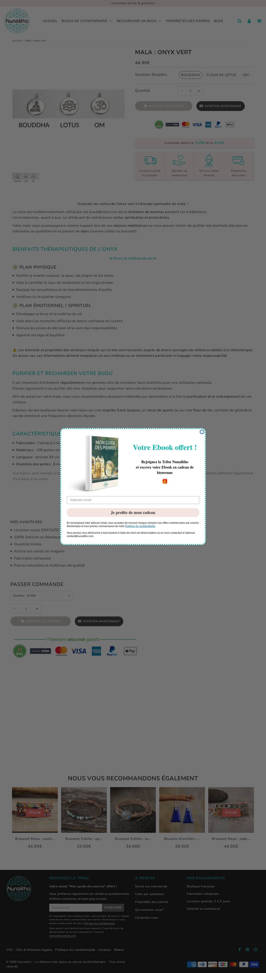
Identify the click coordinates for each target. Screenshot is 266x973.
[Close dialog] (202, 432)
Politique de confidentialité (140, 526)
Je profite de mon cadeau (133, 512)
